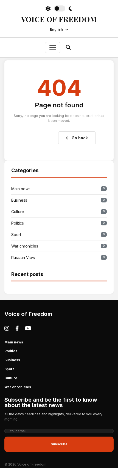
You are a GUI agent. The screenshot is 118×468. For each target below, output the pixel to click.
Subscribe (59, 444)
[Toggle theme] (59, 8)
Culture (58, 211)
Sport (58, 234)
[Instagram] (6, 328)
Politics (58, 223)
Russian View (58, 257)
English (56, 29)
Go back (80, 138)
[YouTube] (28, 328)
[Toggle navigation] (52, 47)
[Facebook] (17, 328)
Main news (58, 188)
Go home (41, 136)
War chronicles (58, 246)
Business (58, 200)
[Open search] (68, 47)
